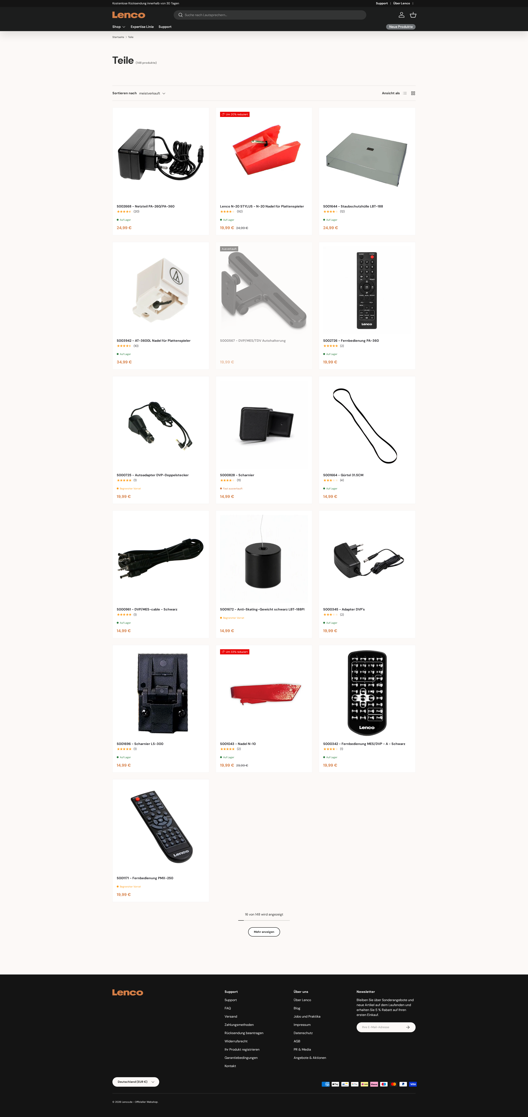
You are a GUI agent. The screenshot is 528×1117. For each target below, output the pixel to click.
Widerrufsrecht (236, 1041)
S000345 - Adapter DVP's (344, 609)
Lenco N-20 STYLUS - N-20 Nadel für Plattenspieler (262, 206)
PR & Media (302, 1049)
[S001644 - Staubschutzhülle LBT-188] (367, 156)
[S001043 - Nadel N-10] (264, 693)
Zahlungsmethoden (239, 1025)
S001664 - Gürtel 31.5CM (343, 475)
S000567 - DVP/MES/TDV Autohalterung (253, 340)
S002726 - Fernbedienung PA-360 (351, 340)
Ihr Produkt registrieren (242, 1049)
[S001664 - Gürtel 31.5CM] (367, 425)
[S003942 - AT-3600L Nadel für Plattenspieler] (161, 290)
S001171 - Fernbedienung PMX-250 (145, 878)
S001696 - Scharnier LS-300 (140, 744)
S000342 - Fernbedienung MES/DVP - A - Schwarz (364, 744)
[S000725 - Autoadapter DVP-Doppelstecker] (161, 425)
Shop (116, 27)
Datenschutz (303, 1033)
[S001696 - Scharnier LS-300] (161, 693)
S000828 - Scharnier (237, 475)
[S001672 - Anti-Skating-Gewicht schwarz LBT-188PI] (264, 559)
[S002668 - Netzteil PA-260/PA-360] (161, 156)
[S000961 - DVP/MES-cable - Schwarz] (161, 559)
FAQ (228, 1008)
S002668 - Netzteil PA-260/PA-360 (145, 206)
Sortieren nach (124, 93)
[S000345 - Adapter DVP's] (367, 559)
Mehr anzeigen (264, 932)
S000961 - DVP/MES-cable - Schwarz (147, 609)
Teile (130, 37)
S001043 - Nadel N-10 (238, 744)
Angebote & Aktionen (310, 1058)
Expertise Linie (142, 27)
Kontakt (230, 1066)
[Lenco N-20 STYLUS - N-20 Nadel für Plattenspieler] (264, 156)
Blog (297, 1008)
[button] (413, 14)
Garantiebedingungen (241, 1058)
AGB (297, 1041)
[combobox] (270, 15)
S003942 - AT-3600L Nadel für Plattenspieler (154, 340)
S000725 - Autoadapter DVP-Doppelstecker (153, 475)
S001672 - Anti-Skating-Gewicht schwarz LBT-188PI (262, 609)
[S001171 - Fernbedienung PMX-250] (161, 828)
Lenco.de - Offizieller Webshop (140, 1102)
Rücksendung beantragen (244, 1033)
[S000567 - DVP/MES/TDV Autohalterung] (264, 290)
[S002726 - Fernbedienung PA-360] (367, 290)
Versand (231, 1016)
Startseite (118, 37)
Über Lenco (401, 3)
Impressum (302, 1025)
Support (382, 3)
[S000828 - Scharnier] (264, 425)
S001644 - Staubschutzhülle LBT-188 (353, 206)
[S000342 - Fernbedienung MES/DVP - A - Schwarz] (367, 693)
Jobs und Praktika (307, 1016)
